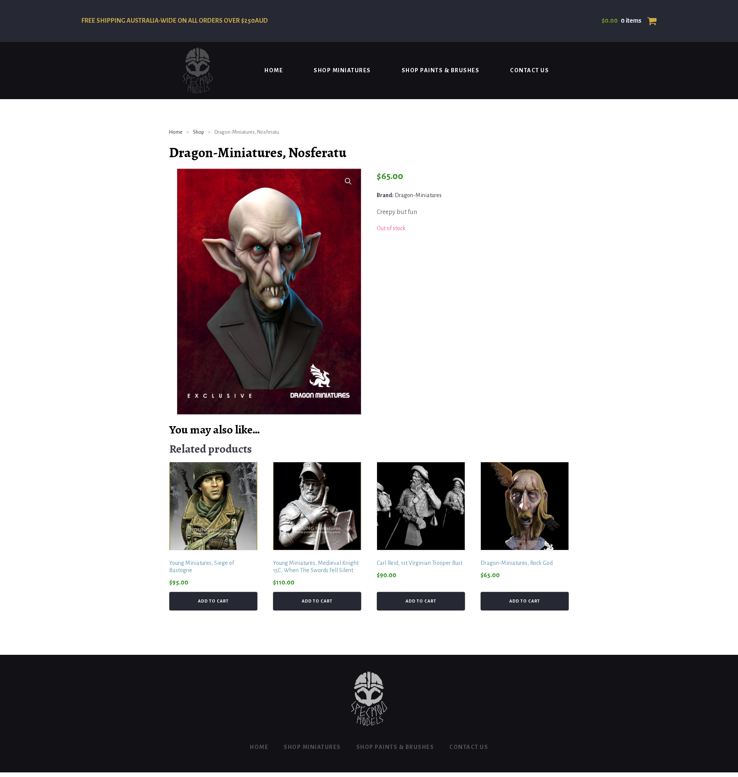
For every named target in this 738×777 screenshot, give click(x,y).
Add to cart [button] (213, 601)
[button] (348, 181)
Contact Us (529, 70)
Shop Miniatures (342, 70)
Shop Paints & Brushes (441, 70)
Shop (198, 132)
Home (273, 70)
